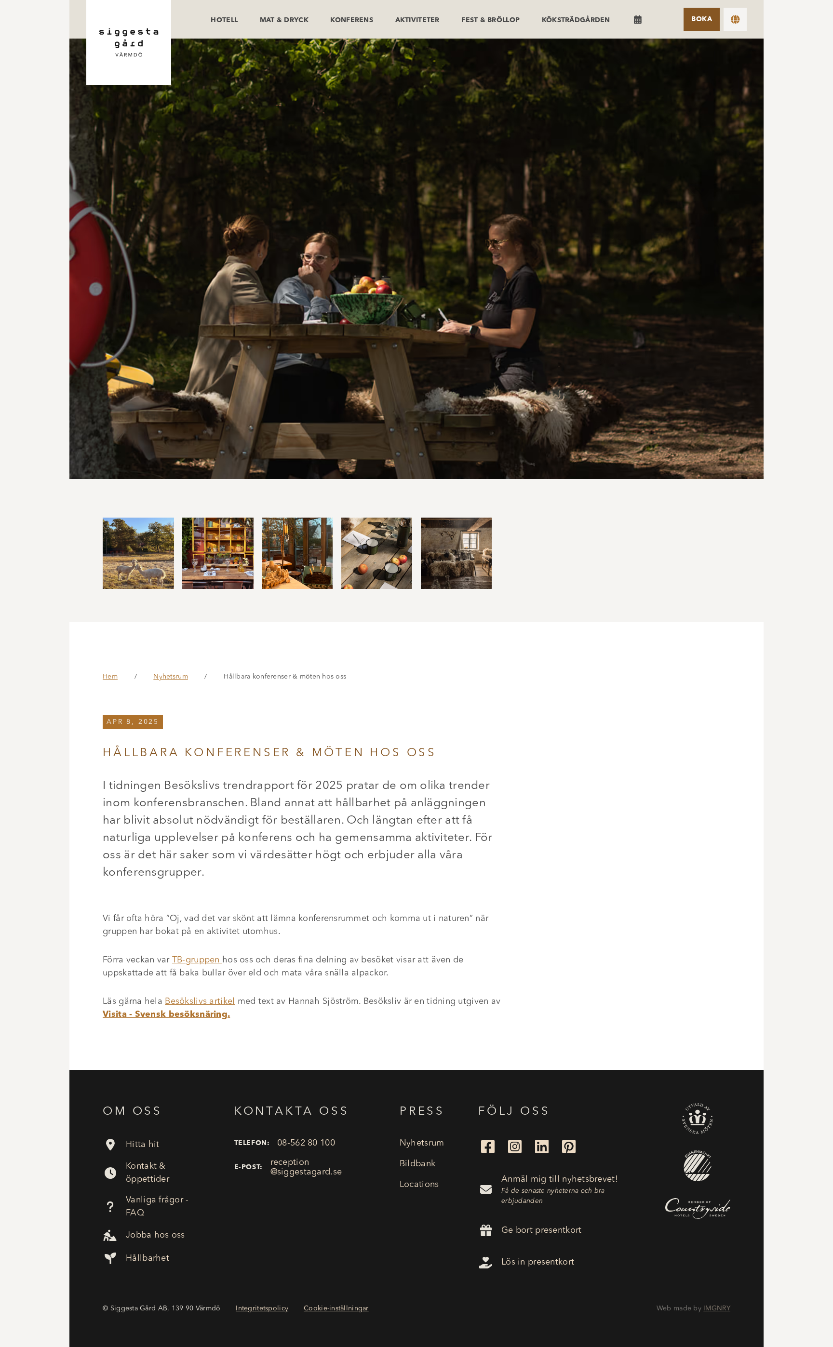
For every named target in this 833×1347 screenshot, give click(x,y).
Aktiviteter (417, 20)
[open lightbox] (416, 259)
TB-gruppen (197, 960)
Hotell (224, 20)
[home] (128, 42)
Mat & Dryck (284, 20)
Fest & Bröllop (490, 20)
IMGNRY (716, 1308)
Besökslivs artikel (200, 1001)
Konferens (351, 20)
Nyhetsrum (170, 676)
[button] (735, 19)
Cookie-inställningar (336, 1308)
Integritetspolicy (262, 1308)
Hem (110, 676)
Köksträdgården (576, 20)
